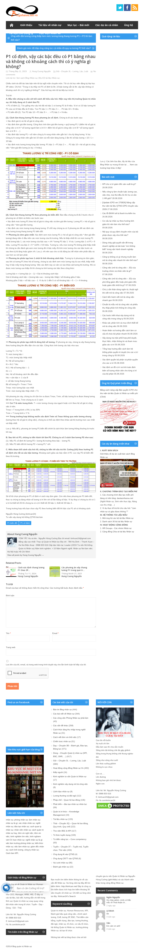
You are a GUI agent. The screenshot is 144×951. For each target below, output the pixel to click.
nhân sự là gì (12, 823)
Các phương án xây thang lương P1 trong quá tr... (74, 568)
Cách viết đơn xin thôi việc (64, 737)
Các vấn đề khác (60, 725)
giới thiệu (113, 879)
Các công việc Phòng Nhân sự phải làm (70, 718)
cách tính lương (16, 850)
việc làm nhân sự (22, 846)
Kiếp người (58, 772)
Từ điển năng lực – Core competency (69, 839)
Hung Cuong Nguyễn (41, 71)
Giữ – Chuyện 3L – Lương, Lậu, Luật (69, 760)
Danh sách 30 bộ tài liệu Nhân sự (117, 521)
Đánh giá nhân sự (61, 867)
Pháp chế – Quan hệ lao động (66, 800)
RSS (134, 7)
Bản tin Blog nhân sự (62, 709)
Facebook (127, 7)
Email (55, 633)
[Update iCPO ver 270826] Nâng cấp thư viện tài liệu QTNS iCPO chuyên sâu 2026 (120, 205)
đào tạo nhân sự (21, 826)
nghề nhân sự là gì (34, 840)
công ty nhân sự (31, 850)
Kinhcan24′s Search (67, 896)
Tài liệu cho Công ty (21, 33)
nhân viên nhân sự (22, 830)
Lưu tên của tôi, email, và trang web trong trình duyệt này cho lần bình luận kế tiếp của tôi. (46, 664)
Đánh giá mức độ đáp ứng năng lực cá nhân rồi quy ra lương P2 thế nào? (54, 48)
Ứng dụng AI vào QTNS (63, 854)
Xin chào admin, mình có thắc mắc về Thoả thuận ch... (118, 901)
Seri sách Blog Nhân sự (26, 78)
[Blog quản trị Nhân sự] (22, 10)
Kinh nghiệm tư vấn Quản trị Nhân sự (69, 776)
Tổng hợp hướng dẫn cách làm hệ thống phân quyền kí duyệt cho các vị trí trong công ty (120, 352)
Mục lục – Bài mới (78, 25)
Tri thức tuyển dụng (61, 835)
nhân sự (9, 820)
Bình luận (10, 595)
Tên (8, 633)
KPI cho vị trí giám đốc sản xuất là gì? (119, 184)
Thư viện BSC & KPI (62, 831)
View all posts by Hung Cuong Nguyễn (25, 555)
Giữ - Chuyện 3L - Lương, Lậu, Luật (72, 71)
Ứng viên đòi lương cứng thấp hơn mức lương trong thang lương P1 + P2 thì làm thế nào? (51, 38)
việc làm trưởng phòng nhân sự (20, 843)
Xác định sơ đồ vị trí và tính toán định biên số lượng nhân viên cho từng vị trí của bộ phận (119, 370)
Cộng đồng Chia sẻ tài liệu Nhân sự (118, 531)
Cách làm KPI (12, 853)
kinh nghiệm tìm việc (20, 836)
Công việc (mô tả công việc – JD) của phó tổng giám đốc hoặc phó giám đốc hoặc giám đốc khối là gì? (119, 281)
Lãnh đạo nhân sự (61, 791)
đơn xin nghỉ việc (25, 833)
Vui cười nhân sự (60, 863)
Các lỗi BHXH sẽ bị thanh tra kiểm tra (118, 213)
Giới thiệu (26, 25)
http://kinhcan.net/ (69, 886)
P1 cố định (25, 523)
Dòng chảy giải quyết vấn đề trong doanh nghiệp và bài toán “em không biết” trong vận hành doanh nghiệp (118, 246)
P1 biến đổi (12, 523)
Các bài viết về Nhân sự (63, 714)
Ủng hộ (128, 25)
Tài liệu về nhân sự (49, 25)
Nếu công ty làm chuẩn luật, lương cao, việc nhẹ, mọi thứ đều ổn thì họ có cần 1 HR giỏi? (119, 195)
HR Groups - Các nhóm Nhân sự (116, 528)
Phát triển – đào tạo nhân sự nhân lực (70, 804)
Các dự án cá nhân (106, 25)
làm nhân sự (34, 820)
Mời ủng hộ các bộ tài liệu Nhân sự (117, 518)
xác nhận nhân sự (27, 823)
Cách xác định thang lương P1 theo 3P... (31, 568)
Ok (107, 914)
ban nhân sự (18, 840)
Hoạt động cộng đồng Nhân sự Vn (68, 768)
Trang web (10, 647)
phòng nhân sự (21, 820)
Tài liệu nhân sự (60, 819)
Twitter (119, 7)
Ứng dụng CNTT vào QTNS (65, 858)
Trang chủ (11, 25)
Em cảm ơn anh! (113, 926)
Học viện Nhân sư (50, 33)
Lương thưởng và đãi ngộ (64, 796)
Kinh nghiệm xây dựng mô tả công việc (70, 784)
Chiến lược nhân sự (62, 741)
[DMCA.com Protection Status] (113, 808)
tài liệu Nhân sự (52, 78)
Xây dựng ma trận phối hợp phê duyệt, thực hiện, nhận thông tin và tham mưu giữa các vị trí (119, 341)
